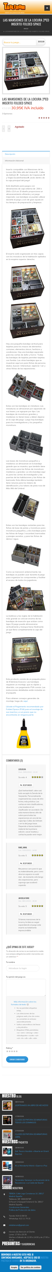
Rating (9, 1048)
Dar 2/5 (9, 1051)
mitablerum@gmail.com (19, 1225)
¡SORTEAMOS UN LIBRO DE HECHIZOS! (31, 1105)
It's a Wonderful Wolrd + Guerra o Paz (31, 1166)
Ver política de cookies (30, 1267)
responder (27, 785)
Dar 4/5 (14, 1051)
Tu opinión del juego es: (16, 977)
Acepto (14, 1267)
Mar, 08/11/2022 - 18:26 (27, 901)
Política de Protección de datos (22, 1210)
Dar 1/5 (7, 1051)
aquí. (25, 701)
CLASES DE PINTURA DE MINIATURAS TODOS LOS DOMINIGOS (31, 1121)
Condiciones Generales (19, 1207)
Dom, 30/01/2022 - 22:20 (27, 772)
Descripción (10, 154)
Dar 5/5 (17, 1051)
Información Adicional (14, 161)
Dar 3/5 (12, 1051)
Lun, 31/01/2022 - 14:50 (27, 850)
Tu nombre (10, 962)
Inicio (26, 29)
